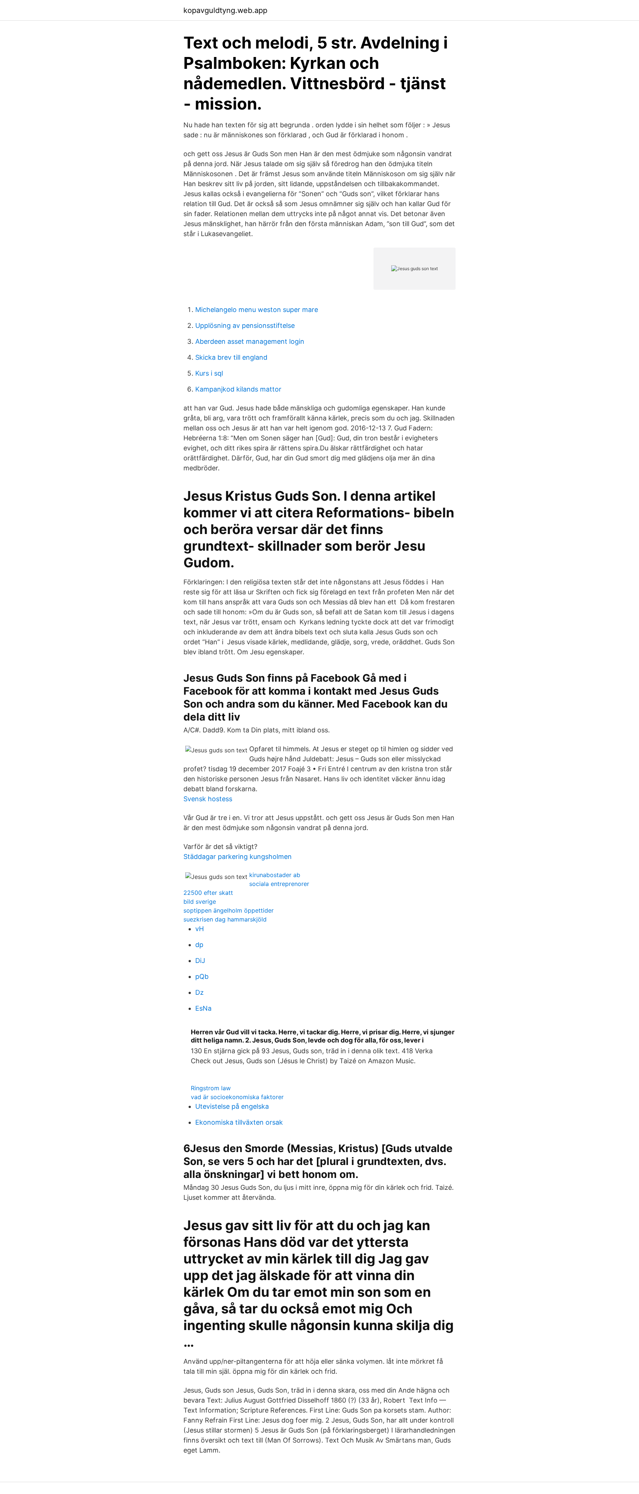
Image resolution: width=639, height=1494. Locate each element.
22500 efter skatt (208, 892)
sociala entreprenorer (279, 883)
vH (199, 929)
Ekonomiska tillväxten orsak (239, 1122)
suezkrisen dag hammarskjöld (225, 919)
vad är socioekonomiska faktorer (237, 1097)
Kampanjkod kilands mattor (238, 389)
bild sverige (199, 901)
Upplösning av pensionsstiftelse (245, 325)
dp (199, 945)
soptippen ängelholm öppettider (228, 910)
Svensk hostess (207, 799)
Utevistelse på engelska (232, 1106)
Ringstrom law (211, 1088)
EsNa (203, 1008)
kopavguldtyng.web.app (225, 10)
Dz (199, 992)
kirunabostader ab (274, 875)
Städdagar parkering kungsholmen (237, 856)
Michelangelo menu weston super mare (256, 309)
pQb (202, 976)
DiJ (200, 960)
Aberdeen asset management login (249, 341)
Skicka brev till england (231, 357)
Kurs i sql (209, 373)
